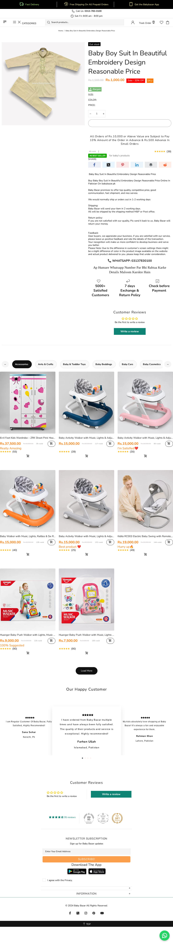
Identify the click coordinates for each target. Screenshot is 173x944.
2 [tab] (85, 758)
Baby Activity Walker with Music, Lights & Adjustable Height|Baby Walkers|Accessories (86, 536)
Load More (86, 670)
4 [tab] (90, 758)
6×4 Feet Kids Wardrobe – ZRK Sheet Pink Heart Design (27, 437)
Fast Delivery (32, 4)
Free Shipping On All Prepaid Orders (89, 4)
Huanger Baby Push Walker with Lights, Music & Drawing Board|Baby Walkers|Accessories (27, 635)
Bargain (97, 89)
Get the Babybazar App (147, 4)
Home (60, 31)
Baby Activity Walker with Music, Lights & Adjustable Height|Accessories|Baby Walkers (86, 437)
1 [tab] (82, 758)
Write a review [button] (129, 331)
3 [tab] (87, 758)
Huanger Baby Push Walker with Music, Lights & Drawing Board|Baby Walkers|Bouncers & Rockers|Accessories (86, 635)
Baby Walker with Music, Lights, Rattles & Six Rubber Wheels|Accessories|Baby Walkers (27, 536)
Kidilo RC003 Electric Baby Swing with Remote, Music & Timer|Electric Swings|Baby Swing (145, 536)
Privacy (68, 880)
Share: (92, 159)
